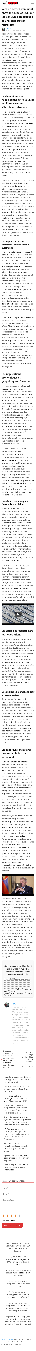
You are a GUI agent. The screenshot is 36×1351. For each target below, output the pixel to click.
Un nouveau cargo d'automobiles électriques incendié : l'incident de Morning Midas (27, 1059)
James (8, 28)
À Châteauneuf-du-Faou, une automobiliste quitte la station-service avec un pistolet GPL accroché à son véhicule (9, 1059)
